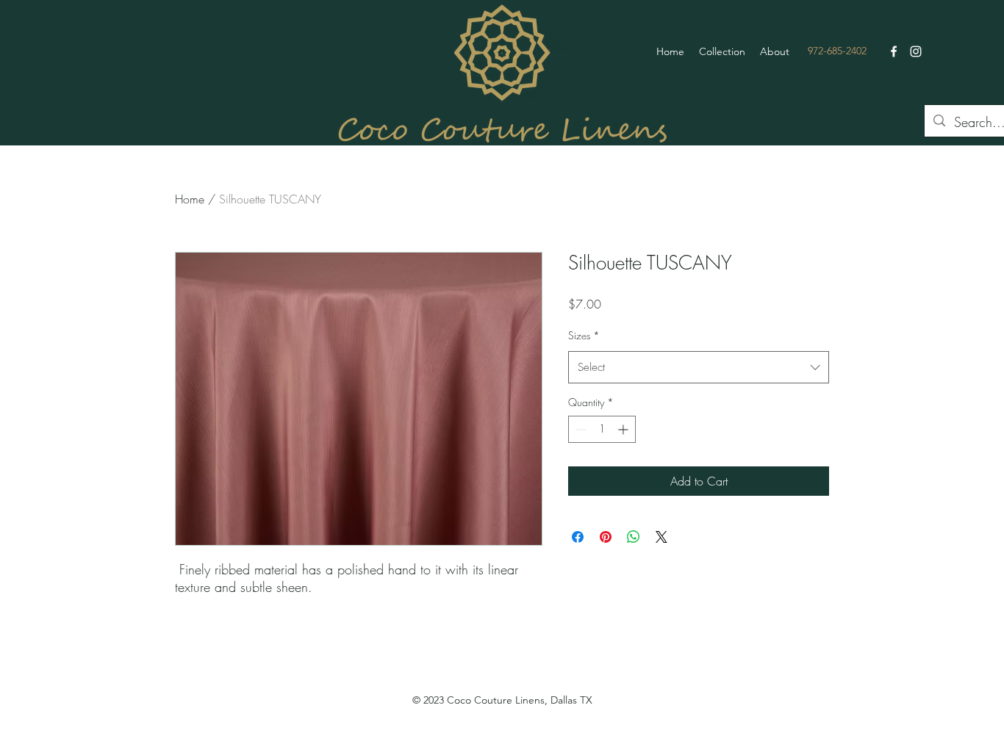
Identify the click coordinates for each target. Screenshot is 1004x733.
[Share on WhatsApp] (633, 537)
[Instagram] (915, 51)
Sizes (584, 335)
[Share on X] (661, 537)
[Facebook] (893, 51)
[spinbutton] (602, 429)
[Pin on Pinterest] (605, 537)
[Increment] (624, 429)
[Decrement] (579, 429)
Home (189, 199)
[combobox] (698, 367)
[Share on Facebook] (578, 537)
